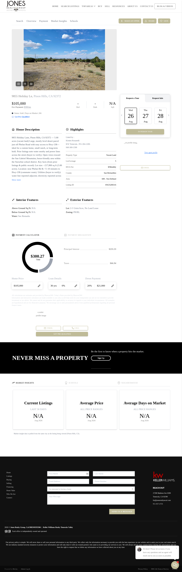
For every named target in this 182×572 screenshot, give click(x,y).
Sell (107, 6)
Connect (9, 498)
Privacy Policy (143, 569)
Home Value (10, 490)
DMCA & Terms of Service (160, 569)
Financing (9, 487)
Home (55, 6)
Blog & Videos (165, 6)
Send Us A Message (122, 512)
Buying (9, 480)
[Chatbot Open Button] (175, 565)
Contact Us (146, 6)
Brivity (15, 569)
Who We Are (10, 494)
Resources (118, 6)
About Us (132, 6)
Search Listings (70, 6)
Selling (8, 483)
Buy (100, 6)
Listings (9, 476)
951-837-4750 (158, 504)
